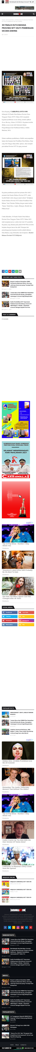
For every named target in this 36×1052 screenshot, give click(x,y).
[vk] (10, 624)
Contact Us (23, 1045)
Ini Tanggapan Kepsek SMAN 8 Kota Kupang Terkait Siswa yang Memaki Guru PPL (21, 1018)
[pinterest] (10, 620)
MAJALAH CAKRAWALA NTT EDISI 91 (20, 897)
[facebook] (10, 612)
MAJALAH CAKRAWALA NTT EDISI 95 (20, 881)
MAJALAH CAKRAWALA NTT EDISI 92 (20, 889)
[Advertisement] (18, 51)
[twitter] (10, 616)
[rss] (26, 616)
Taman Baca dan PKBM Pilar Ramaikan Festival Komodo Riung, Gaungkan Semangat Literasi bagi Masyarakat (22, 294)
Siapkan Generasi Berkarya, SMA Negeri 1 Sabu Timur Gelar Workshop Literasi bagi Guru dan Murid (21, 731)
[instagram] (26, 620)
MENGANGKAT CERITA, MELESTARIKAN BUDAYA (21, 713)
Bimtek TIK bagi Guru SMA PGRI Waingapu (19, 1026)
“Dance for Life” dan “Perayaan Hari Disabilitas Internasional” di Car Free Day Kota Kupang (21, 1035)
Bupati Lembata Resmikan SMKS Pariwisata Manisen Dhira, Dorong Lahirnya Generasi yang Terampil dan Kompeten (21, 284)
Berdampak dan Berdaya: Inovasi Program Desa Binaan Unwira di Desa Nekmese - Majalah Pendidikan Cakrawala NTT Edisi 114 (21, 951)
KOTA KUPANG (10, 20)
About (17, 1045)
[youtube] (26, 612)
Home (3, 20)
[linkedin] (26, 927)
